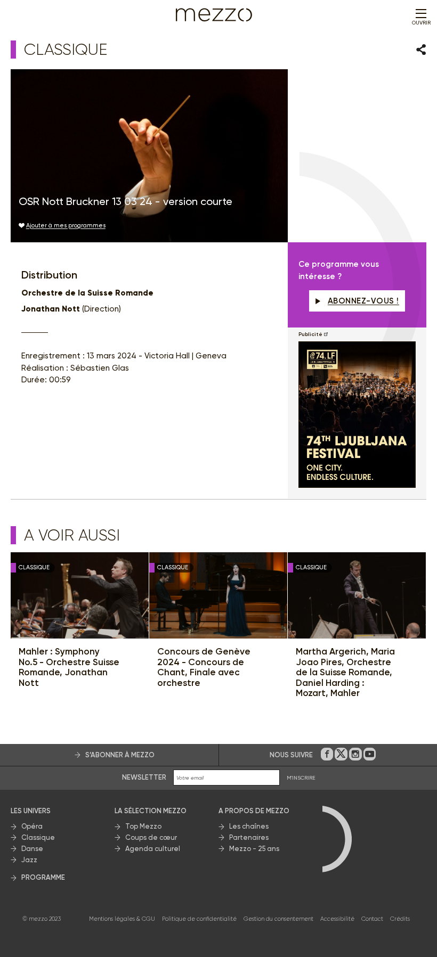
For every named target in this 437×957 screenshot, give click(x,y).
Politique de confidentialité (199, 918)
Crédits (400, 918)
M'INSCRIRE (301, 778)
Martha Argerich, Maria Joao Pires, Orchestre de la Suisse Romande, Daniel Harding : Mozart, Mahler (345, 672)
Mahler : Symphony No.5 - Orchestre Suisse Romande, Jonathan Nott (69, 667)
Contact (372, 918)
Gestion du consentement (278, 918)
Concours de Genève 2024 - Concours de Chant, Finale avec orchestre (203, 667)
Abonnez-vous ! (363, 301)
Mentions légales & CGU (122, 918)
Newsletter (144, 777)
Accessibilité (337, 918)
